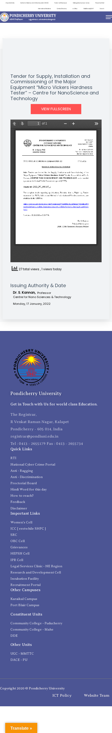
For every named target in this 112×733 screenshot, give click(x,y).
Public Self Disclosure (60, 3)
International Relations (44, 9)
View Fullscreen (56, 109)
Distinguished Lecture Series (81, 3)
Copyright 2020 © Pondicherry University (32, 688)
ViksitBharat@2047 (88, 9)
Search (101, 9)
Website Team (96, 695)
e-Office (75, 9)
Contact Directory (62, 9)
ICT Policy (62, 695)
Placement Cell (99, 3)
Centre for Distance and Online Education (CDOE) (34, 3)
